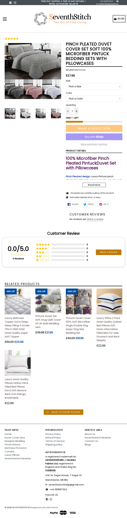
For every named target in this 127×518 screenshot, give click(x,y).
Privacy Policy (53, 434)
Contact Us (91, 441)
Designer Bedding (15, 441)
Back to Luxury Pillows (65, 412)
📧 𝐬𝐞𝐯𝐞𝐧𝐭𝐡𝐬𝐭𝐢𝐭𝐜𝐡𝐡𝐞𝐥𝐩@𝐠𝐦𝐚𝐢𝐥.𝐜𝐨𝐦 (107, 2)
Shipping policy (53, 444)
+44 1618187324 (58, 489)
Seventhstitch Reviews (18, 458)
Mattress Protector (16, 448)
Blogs (88, 444)
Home (8, 434)
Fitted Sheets (12, 444)
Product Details (76, 150)
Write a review (95, 219)
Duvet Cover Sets (15, 437)
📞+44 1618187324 (105, 1)
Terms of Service (55, 441)
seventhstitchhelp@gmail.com (66, 484)
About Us (90, 434)
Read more (94, 184)
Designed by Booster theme (44, 507)
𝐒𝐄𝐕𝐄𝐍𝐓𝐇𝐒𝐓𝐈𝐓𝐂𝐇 (20, 507)
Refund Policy (53, 437)
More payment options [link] (94, 144)
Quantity (71, 105)
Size (68, 80)
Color (69, 93)
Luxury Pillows (12, 454)
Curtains (9, 451)
